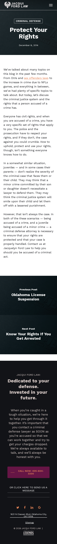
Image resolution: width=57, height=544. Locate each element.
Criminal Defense (28, 20)
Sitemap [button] (29, 523)
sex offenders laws (36, 78)
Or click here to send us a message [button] (28, 489)
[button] (51, 5)
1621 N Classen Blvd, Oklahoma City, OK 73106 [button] (28, 515)
